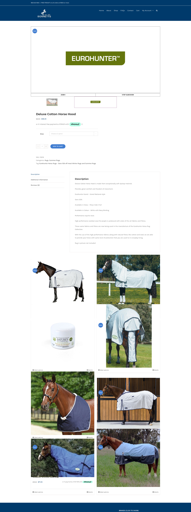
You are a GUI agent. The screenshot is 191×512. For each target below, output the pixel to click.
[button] (157, 10)
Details (90, 370)
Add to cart (58, 146)
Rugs (47, 160)
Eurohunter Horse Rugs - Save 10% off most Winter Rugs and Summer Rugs (67, 163)
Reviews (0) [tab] (35, 185)
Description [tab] (35, 174)
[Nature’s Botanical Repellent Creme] (62, 336)
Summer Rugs (54, 160)
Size (42, 134)
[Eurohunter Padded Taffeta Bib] (62, 403)
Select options (38, 370)
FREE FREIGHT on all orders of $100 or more (55, 3)
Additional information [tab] (39, 180)
